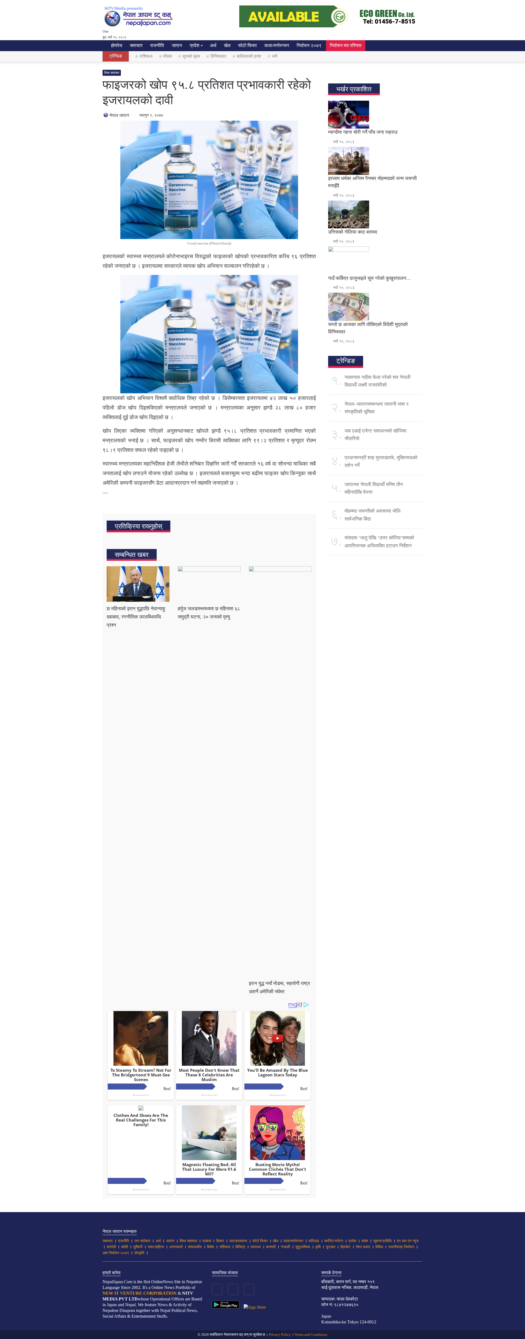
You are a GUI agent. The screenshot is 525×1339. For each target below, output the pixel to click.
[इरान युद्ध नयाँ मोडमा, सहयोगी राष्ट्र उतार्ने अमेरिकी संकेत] (280, 771)
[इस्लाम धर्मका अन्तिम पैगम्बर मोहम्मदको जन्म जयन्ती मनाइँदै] (375, 161)
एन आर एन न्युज (408, 1241)
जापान (177, 45)
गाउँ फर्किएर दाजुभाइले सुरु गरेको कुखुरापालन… (369, 278)
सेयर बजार (363, 1247)
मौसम (167, 56)
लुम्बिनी (137, 1247)
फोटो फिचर (247, 45)
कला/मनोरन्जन (276, 45)
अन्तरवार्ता (176, 1247)
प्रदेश (194, 45)
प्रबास (206, 1241)
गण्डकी (285, 1247)
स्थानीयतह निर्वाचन (401, 1247)
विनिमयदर (218, 56)
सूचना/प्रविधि (382, 1241)
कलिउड (313, 1241)
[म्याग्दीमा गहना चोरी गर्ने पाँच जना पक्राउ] (375, 115)
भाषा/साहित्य (156, 1247)
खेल (227, 45)
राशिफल (146, 56)
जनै (274, 56)
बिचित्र (240, 1247)
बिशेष (210, 1247)
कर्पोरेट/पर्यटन (333, 1241)
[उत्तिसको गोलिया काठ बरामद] (375, 214)
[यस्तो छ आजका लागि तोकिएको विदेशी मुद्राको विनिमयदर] (375, 307)
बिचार (220, 1241)
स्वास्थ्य (255, 1247)
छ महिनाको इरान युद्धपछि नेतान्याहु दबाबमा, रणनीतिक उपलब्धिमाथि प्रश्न (136, 617)
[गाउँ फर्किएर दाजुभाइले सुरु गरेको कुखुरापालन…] (375, 260)
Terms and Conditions (311, 1334)
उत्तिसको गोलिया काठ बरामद (352, 232)
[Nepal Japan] (139, 16)
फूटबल (330, 1247)
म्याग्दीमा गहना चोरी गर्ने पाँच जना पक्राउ (362, 132)
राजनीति (157, 45)
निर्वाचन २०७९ (309, 45)
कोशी (124, 1247)
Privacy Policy (280, 1334)
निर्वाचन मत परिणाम (345, 45)
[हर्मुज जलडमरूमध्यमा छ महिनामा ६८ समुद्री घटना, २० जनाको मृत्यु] (209, 584)
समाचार (136, 45)
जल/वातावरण (238, 1241)
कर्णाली (111, 1247)
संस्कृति (139, 1253)
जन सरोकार (142, 1241)
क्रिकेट (345, 1247)
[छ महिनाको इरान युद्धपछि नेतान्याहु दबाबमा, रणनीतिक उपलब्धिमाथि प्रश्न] (138, 584)
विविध (379, 1247)
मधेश (364, 1241)
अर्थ (213, 45)
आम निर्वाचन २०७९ (116, 1253)
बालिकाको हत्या (249, 56)
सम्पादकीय (195, 1247)
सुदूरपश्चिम (302, 1247)
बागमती (271, 1247)
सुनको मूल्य (191, 56)
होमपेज (116, 45)
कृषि (318, 1247)
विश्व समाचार (111, 73)
